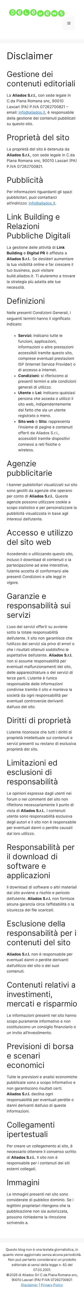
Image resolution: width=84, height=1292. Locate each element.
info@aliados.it (32, 112)
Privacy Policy (52, 1285)
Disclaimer (29, 1285)
